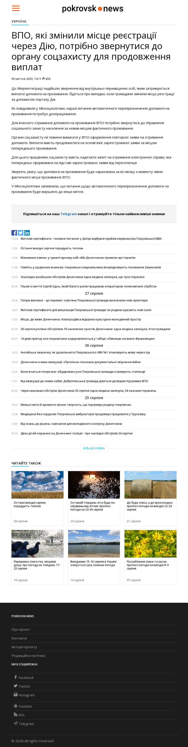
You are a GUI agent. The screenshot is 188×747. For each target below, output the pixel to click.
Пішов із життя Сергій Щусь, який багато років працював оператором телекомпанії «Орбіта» (89, 286)
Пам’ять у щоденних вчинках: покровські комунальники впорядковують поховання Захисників (91, 267)
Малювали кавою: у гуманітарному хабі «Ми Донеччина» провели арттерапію (78, 257)
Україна (18, 21)
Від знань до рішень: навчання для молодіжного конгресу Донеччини (71, 423)
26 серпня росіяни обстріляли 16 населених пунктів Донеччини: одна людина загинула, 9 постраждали (95, 329)
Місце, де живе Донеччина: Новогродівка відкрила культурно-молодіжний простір (81, 319)
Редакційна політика (28, 655)
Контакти (19, 638)
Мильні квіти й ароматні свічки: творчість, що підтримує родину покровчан (76, 404)
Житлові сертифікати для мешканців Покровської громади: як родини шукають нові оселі (86, 310)
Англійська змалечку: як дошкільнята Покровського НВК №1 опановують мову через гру (85, 352)
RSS (22, 715)
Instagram (27, 695)
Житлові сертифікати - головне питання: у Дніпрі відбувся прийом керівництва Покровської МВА (91, 238)
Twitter (24, 686)
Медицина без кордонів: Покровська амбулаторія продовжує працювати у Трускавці (83, 414)
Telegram (68, 213)
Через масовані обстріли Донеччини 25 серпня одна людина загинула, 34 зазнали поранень (88, 390)
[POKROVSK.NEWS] (93, 8)
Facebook (26, 677)
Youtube (25, 706)
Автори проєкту (24, 646)
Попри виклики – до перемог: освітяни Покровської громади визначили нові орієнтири (84, 300)
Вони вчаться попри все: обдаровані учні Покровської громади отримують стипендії (83, 371)
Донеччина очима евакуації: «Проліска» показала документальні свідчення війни (81, 362)
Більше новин (94, 448)
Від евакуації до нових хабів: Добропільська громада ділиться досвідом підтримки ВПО (84, 381)
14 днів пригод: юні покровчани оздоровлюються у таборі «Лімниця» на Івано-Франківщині (88, 338)
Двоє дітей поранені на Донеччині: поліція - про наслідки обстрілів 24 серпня (77, 433)
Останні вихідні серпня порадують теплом (52, 248)
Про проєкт (20, 629)
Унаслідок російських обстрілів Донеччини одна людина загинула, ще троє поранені (82, 277)
